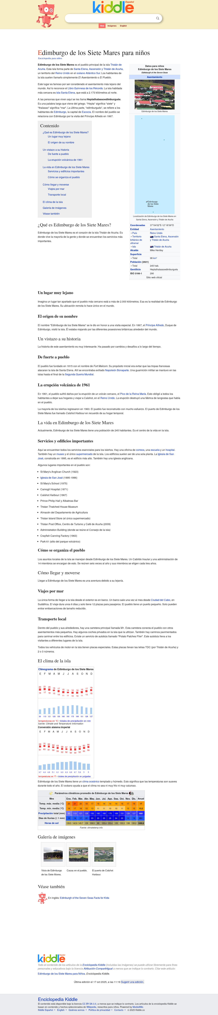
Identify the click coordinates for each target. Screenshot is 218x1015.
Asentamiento (154, 77)
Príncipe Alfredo (155, 325)
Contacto (118, 1009)
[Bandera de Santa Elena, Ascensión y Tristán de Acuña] (152, 236)
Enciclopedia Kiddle (94, 965)
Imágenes (112, 25)
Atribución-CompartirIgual (98, 968)
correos (140, 450)
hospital (170, 450)
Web (102, 25)
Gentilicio (135, 269)
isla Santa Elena (65, 92)
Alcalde (134, 250)
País (134, 233)
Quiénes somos (76, 1009)
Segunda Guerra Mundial (79, 374)
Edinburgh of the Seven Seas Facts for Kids (84, 898)
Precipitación (45, 813)
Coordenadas (137, 225)
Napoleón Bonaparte (117, 370)
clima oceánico (90, 781)
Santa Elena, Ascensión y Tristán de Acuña (164, 238)
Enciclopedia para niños (50, 58)
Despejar (151, 18)
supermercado (84, 454)
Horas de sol (52, 823)
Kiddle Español (45, 1009)
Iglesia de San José (51, 477)
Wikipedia (91, 1006)
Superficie (136, 254)
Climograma (45, 669)
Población (135, 261)
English (123, 25)
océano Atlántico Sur (88, 73)
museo (60, 454)
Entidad (134, 229)
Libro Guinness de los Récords (85, 88)
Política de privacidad (99, 1009)
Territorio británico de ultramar (136, 239)
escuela (155, 450)
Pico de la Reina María (133, 394)
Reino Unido (156, 233)
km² (155, 258)
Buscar (158, 18)
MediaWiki (138, 1006)
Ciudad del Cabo (160, 600)
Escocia (86, 112)
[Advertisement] (109, 38)
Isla (134, 246)
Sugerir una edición (132, 982)
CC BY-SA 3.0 (89, 1003)
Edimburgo (60, 112)
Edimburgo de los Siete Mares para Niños (61, 973)
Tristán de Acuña (162, 246)
